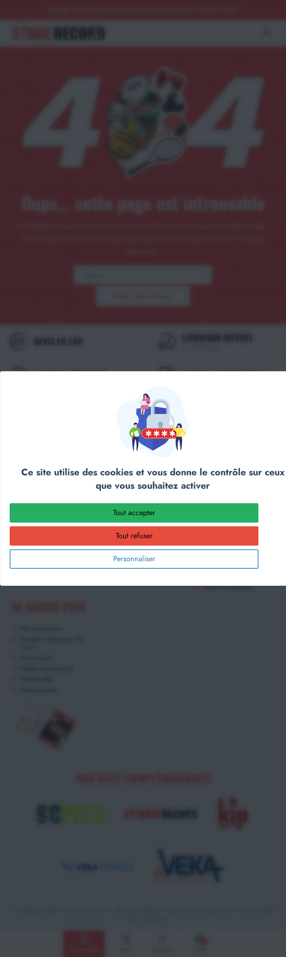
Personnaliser (134, 558)
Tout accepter (134, 512)
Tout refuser (134, 535)
